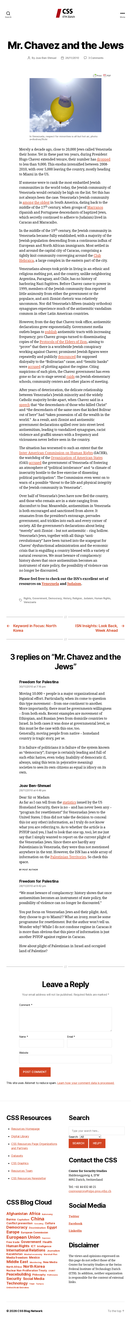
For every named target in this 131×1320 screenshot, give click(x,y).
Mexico (34, 1257)
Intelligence (44, 1246)
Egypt (52, 1227)
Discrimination (37, 1227)
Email (71, 1036)
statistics (69, 802)
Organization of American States (77, 458)
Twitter (74, 1216)
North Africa (14, 1266)
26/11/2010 (72, 57)
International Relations (25, 1250)
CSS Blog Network (29, 1311)
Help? (97, 1143)
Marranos (95, 207)
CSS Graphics (20, 1163)
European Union (23, 1237)
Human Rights (102, 598)
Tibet (32, 1284)
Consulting (38, 1224)
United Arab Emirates (17, 1287)
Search (78, 1143)
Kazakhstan (14, 1254)
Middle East (17, 1261)
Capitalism (23, 1219)
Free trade (12, 1242)
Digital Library (20, 1136)
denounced (67, 357)
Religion (77, 598)
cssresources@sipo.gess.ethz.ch (90, 1191)
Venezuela (50, 584)
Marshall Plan (50, 1254)
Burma (11, 1219)
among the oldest (36, 202)
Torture (39, 1284)
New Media (50, 1262)
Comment (25, 1005)
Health (47, 1242)
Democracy (55, 598)
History (67, 598)
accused (34, 367)
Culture (50, 1223)
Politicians (52, 1275)
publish (51, 332)
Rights (27, 598)
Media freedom (17, 1257)
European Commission (34, 1232)
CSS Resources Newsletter (28, 1178)
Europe (12, 1232)
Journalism (53, 1250)
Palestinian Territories (68, 857)
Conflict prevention (19, 1223)
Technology (17, 1283)
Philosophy (39, 1274)
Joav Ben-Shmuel (45, 57)
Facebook (75, 1224)
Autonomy (47, 1214)
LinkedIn (75, 1231)
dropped (103, 159)
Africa (34, 1213)
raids (70, 377)
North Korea (34, 1266)
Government (39, 598)
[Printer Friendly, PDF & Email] (102, 75)
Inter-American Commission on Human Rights (56, 453)
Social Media (33, 1279)
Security (13, 1278)
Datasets (17, 1155)
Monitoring (36, 1262)
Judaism (74, 584)
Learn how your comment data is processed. (85, 1083)
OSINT (51, 1270)
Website (23, 1052)
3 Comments (95, 57)
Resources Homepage (25, 1128)
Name (23, 1036)
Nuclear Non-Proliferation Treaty (26, 1270)
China (37, 1219)
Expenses (46, 1238)
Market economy (33, 1254)
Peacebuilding (18, 1274)
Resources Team (22, 1170)
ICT (33, 1246)
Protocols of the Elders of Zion (63, 342)
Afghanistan (17, 1213)
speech (24, 405)
